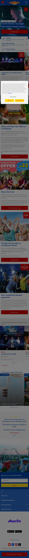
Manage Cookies (13, 96)
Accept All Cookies (19, 100)
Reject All (9, 100)
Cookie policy (10, 93)
